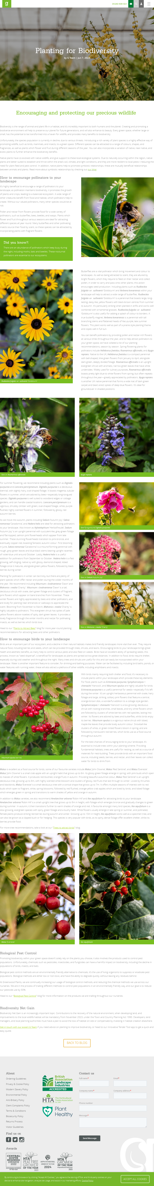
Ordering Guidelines (16, 1078)
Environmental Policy (16, 1094)
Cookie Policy (87, 1180)
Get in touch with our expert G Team (18, 1027)
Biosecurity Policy (14, 1116)
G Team (71, 57)
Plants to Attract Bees (24, 628)
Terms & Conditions (16, 1110)
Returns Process (14, 1121)
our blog (92, 169)
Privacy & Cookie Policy (17, 1084)
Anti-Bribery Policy (15, 1100)
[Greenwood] (6, 4)
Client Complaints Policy (18, 1105)
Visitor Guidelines (14, 1126)
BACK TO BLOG (77, 1043)
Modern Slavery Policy (17, 1089)
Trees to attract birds (63, 827)
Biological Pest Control (25, 995)
